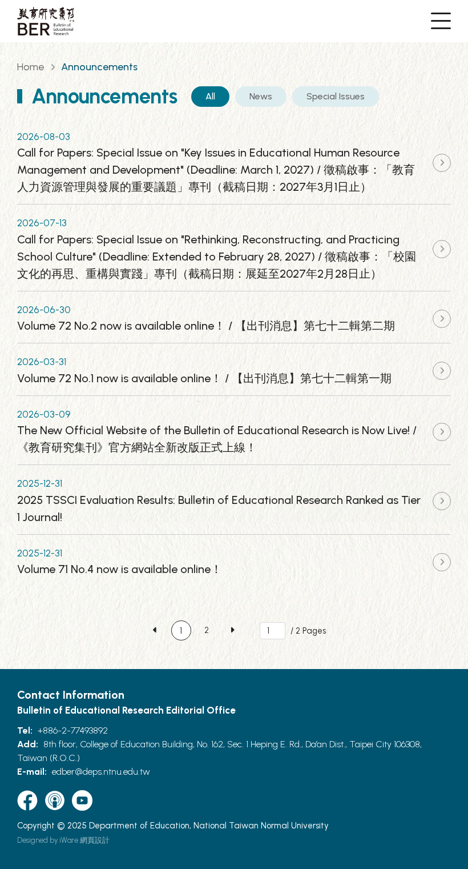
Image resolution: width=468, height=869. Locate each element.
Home (31, 67)
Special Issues (335, 96)
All (210, 96)
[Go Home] (45, 21)
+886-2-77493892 (73, 730)
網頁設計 (95, 840)
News (260, 96)
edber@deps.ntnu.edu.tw (101, 771)
